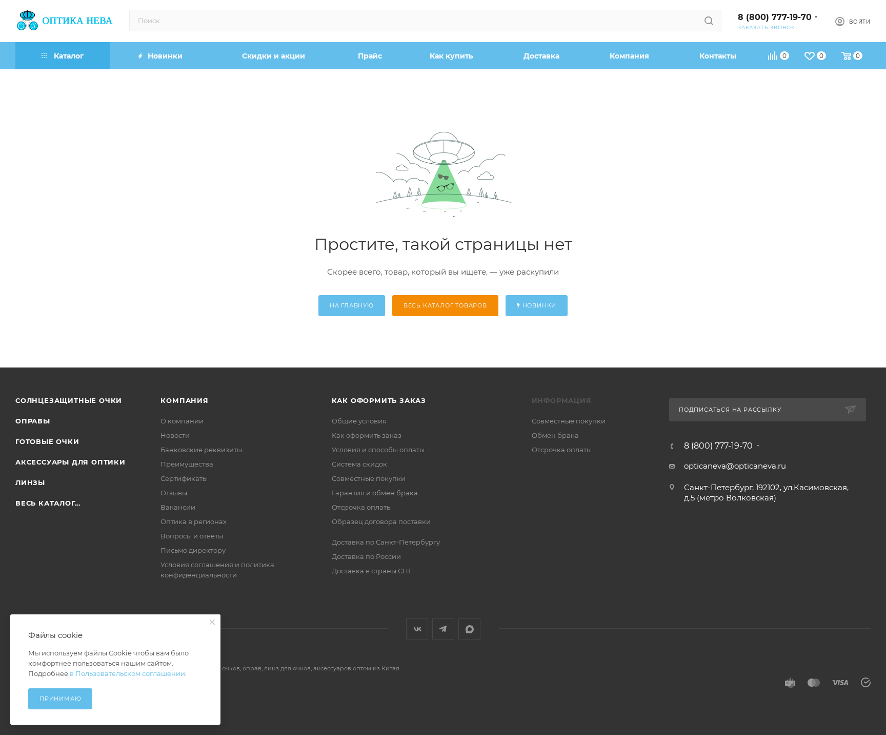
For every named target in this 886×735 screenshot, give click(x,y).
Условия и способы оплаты (378, 450)
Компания (184, 400)
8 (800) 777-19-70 (775, 17)
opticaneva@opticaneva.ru (735, 466)
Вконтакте (417, 629)
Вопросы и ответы (191, 536)
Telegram (443, 629)
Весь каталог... (47, 503)
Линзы (30, 482)
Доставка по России (366, 556)
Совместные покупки (369, 478)
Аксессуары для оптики (70, 462)
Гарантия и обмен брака (375, 493)
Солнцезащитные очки (68, 400)
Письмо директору (193, 550)
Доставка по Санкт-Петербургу (386, 542)
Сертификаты (184, 478)
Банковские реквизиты (201, 450)
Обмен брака (555, 435)
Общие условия (359, 421)
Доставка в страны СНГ (372, 571)
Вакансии (177, 507)
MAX (469, 629)
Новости (175, 435)
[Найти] (708, 20)
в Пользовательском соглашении (127, 673)
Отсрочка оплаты (362, 507)
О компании (182, 421)
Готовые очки (47, 441)
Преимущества (186, 464)
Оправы (32, 421)
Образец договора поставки (381, 521)
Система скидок (359, 464)
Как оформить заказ (379, 400)
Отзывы (173, 493)
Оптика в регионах (193, 521)
